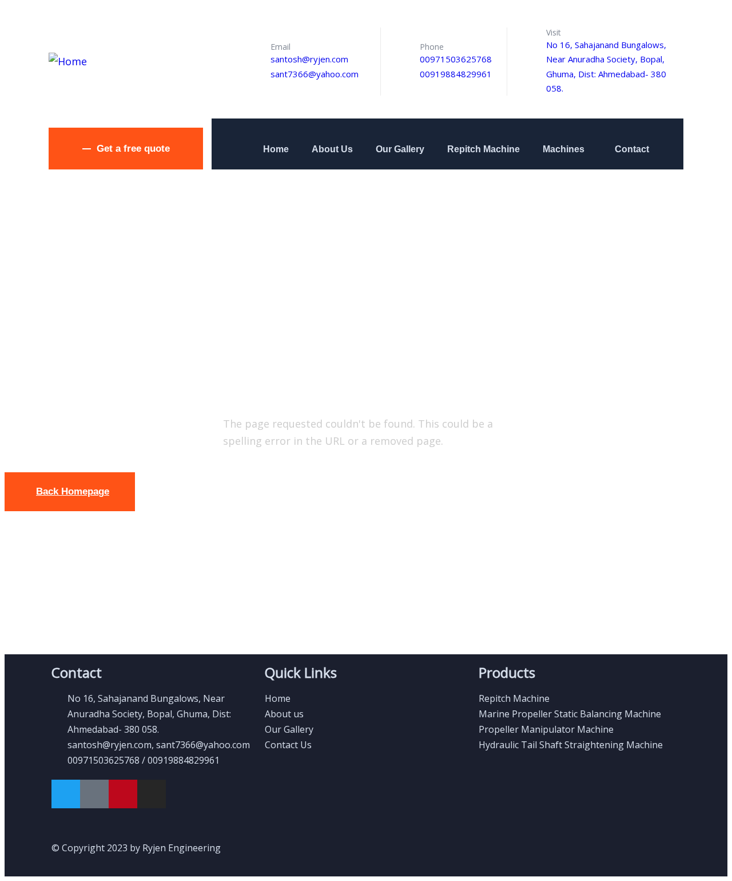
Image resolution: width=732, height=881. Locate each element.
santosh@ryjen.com (309, 59)
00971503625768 (456, 59)
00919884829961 (456, 74)
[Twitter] (65, 794)
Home (276, 149)
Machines (563, 149)
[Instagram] (151, 794)
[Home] (68, 61)
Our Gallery (400, 149)
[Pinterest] (123, 794)
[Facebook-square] (94, 794)
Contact (632, 149)
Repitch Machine (483, 149)
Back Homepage (72, 491)
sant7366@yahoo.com (314, 74)
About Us (332, 149)
